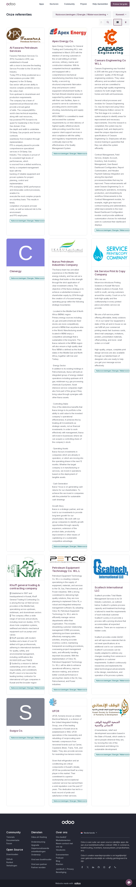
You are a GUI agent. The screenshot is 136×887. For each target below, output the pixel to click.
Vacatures (60, 850)
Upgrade (35, 845)
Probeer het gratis (120, 4)
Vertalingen (11, 865)
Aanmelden (102, 4)
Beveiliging (61, 872)
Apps (41, 4)
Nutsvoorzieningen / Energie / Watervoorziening (81, 14)
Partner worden (38, 867)
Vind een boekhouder (41, 859)
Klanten (59, 864)
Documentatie (12, 840)
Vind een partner (39, 864)
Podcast (59, 858)
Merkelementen (63, 840)
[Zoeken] (107, 22)
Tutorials (10, 837)
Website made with (64, 883)
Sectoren (54, 4)
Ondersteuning (38, 842)
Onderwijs (36, 854)
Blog (58, 861)
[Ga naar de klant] (25, 35)
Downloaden (12, 854)
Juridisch (60, 869)
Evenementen (62, 854)
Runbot (9, 862)
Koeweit (120, 14)
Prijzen (83, 4)
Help (95, 4)
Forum (9, 843)
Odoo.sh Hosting (39, 837)
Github (9, 859)
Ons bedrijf (61, 837)
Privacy (70, 869)
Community (69, 4)
